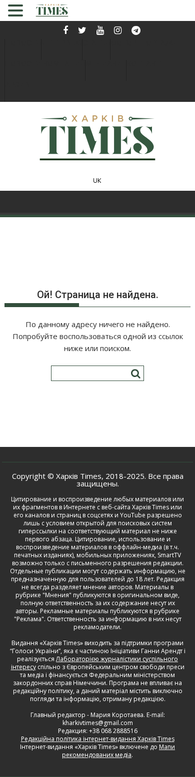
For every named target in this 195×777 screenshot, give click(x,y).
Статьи (96, 43)
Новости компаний (45, 64)
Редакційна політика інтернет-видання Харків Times (97, 739)
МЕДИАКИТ (106, 64)
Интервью (62, 43)
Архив (17, 85)
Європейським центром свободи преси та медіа (102, 671)
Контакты (146, 64)
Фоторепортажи (144, 43)
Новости (23, 43)
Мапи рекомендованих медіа (118, 751)
